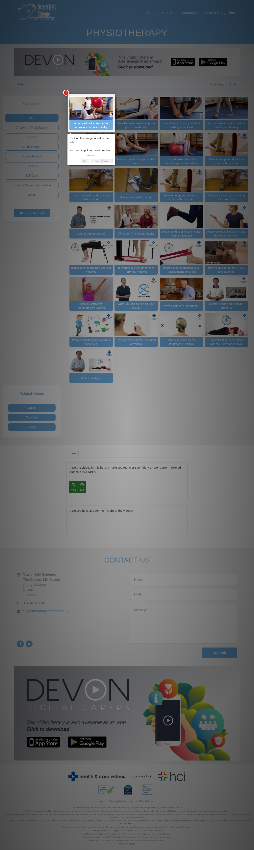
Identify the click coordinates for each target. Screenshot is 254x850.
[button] (88, 155)
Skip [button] (85, 161)
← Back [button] (96, 161)
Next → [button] (107, 161)
